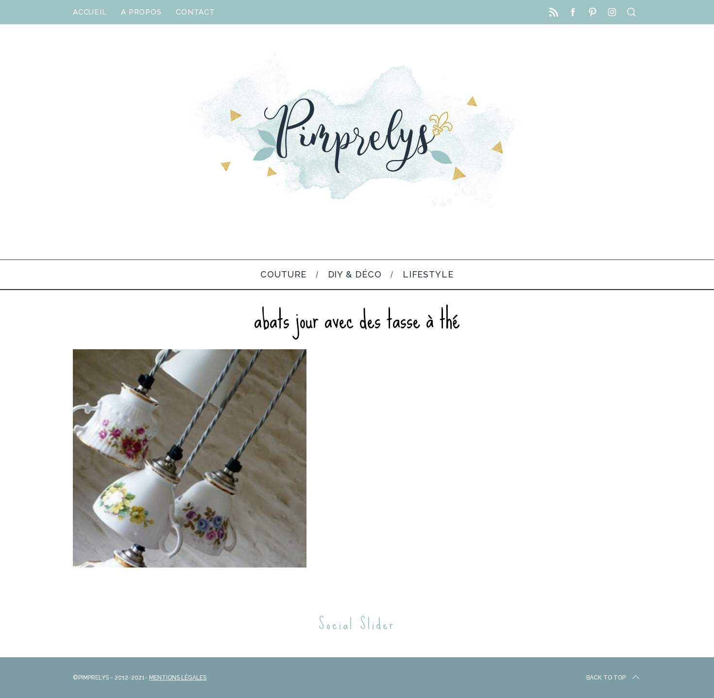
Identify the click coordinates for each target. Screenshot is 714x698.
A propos (141, 12)
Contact (195, 12)
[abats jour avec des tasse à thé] (189, 564)
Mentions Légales (177, 677)
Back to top (606, 677)
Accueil (89, 12)
